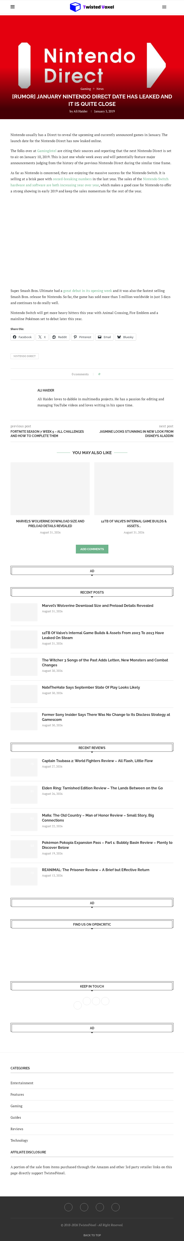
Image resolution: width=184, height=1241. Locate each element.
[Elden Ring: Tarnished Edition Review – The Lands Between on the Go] (24, 795)
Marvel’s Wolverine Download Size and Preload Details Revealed (97, 605)
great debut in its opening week (87, 290)
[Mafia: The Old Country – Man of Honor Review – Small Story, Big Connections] (24, 822)
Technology (19, 1140)
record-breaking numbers (72, 179)
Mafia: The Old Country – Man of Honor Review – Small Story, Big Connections (98, 817)
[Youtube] (100, 1207)
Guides (16, 1117)
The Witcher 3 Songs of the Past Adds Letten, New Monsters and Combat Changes (105, 662)
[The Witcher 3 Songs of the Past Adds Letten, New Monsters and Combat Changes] (24, 667)
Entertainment (22, 1083)
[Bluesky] (116, 1207)
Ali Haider (81, 111)
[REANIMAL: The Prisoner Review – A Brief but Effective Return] (24, 877)
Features (17, 1094)
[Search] (171, 6)
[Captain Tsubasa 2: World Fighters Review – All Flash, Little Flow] (24, 767)
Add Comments (92, 549)
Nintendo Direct (24, 356)
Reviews (17, 1129)
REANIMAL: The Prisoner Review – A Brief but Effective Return (95, 870)
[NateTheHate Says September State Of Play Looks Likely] (24, 694)
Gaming (16, 1106)
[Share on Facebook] (105, 374)
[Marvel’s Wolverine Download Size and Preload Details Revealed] (50, 488)
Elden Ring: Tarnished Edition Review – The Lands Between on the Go (102, 788)
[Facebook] (68, 1207)
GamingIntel (47, 150)
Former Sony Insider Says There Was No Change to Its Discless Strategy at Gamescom (106, 717)
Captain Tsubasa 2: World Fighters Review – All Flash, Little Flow (97, 761)
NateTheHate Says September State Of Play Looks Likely (91, 687)
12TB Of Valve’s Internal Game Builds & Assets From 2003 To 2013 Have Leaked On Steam (103, 635)
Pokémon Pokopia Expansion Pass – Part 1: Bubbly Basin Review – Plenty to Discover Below (107, 845)
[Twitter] (84, 1207)
